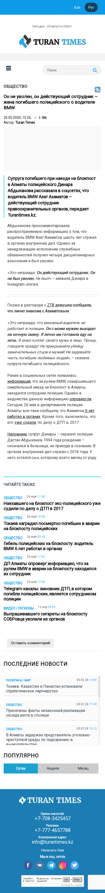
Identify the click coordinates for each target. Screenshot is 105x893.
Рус (91, 7)
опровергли (80, 399)
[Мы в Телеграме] (51, 865)
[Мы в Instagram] (63, 865)
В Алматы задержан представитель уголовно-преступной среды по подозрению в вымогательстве (48, 740)
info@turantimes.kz (53, 842)
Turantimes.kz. (22, 215)
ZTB (50, 305)
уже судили (25, 422)
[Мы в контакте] (39, 865)
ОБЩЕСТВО (16, 86)
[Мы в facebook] (28, 865)
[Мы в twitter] (75, 865)
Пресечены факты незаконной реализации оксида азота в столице (45, 713)
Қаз (77, 7)
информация (19, 381)
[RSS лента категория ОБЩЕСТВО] (97, 90)
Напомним (17, 434)
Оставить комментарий (30, 643)
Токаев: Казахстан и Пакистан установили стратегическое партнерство (44, 688)
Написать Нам (52, 850)
